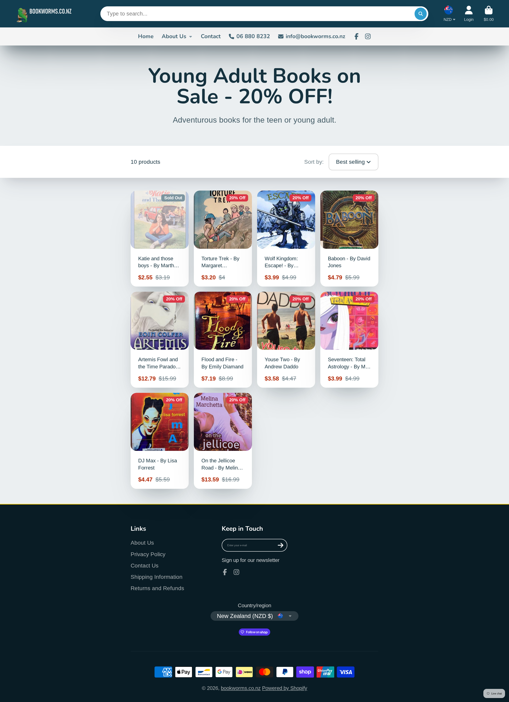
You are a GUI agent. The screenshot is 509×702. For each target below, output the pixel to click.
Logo (45, 13)
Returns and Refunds (157, 588)
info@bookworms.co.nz (315, 36)
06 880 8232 (253, 36)
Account (469, 13)
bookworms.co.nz (241, 688)
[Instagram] (368, 36)
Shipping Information (157, 577)
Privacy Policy (148, 554)
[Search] (421, 14)
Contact (211, 36)
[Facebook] (356, 36)
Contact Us (144, 566)
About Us (174, 36)
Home (145, 36)
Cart (489, 13)
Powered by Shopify (284, 688)
